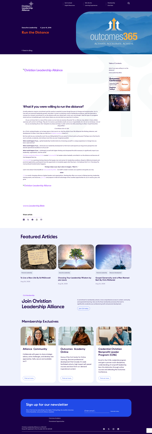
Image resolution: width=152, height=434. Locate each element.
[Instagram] (113, 429)
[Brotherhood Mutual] (119, 102)
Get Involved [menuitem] (68, 3)
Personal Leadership (27, 272)
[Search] (128, 3)
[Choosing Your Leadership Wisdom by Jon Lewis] (76, 257)
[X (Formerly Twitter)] (108, 429)
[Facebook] (104, 429)
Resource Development (115, 272)
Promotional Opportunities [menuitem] (56, 421)
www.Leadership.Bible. (50, 169)
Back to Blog (27, 50)
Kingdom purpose (56, 133)
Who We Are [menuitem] (88, 3)
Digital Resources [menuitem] (70, 5)
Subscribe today (115, 411)
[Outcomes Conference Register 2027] (119, 83)
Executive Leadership (64, 272)
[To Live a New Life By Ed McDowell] (38, 257)
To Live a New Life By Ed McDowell (36, 278)
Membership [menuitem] (111, 3)
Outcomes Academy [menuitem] (55, 418)
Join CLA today (83, 308)
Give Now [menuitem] (110, 5)
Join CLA (43, 177)
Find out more (28, 378)
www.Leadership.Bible (33, 206)
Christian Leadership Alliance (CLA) (33, 155)
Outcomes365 (52, 155)
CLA (24, 175)
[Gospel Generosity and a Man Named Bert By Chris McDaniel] (113, 257)
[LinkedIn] (118, 429)
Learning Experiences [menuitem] (91, 5)
